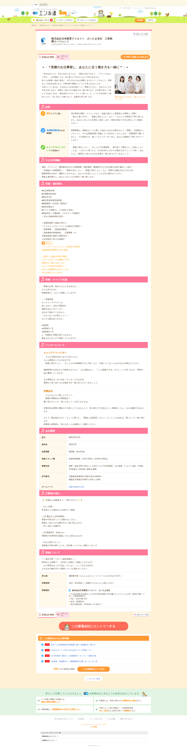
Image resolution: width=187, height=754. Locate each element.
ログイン (151, 20)
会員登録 (140, 20)
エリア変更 (71, 13)
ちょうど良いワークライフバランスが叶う (45, 9)
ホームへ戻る (94, 679)
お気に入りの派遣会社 (88, 20)
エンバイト (43, 4)
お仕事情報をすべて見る (94, 669)
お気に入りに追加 (142, 34)
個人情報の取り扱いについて (64, 719)
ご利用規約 (80, 719)
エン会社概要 (111, 719)
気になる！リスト (44, 20)
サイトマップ (138, 8)
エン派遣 (34, 4)
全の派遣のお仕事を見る (136, 57)
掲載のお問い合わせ (150, 8)
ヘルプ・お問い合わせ (125, 8)
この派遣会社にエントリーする (94, 626)
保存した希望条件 (66, 20)
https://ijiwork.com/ (76, 487)
